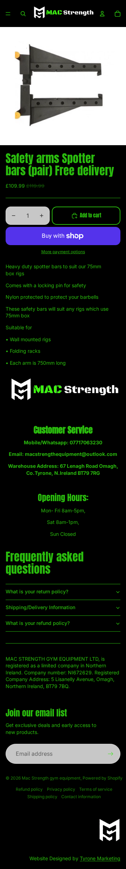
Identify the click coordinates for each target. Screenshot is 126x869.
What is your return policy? (37, 591)
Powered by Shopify (102, 778)
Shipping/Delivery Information (40, 607)
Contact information (81, 796)
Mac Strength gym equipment (51, 778)
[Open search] (23, 13)
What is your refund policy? (38, 623)
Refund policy (29, 789)
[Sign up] (110, 753)
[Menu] (8, 14)
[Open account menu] (102, 13)
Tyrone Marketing (100, 858)
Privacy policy (61, 789)
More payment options (63, 251)
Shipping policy (42, 796)
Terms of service (95, 789)
